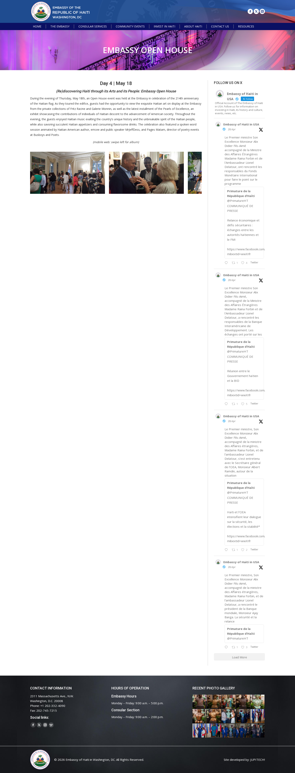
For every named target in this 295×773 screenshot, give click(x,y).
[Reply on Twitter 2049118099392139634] (227, 550)
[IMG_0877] (214, 716)
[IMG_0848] (243, 716)
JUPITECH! (257, 760)
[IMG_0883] (199, 716)
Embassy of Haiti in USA (241, 124)
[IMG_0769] (243, 730)
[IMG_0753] (257, 730)
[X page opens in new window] (256, 11)
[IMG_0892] (243, 702)
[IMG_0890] (257, 702)
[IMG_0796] (257, 716)
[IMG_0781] (214, 730)
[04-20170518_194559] (146, 173)
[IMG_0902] (199, 702)
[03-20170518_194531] (67, 173)
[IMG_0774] (229, 730)
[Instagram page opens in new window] (262, 11)
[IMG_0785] (199, 730)
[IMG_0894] (229, 702)
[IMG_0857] (229, 716)
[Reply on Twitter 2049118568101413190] (227, 263)
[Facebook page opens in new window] (250, 11)
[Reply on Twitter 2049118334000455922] (227, 404)
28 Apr (232, 129)
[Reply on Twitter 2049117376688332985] (227, 647)
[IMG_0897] (214, 702)
